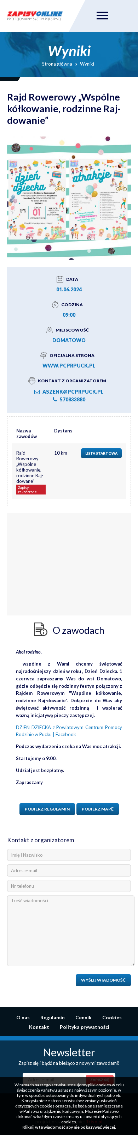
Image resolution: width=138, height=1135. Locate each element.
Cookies (112, 1017)
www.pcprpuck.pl (69, 366)
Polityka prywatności (84, 1027)
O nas (23, 1017)
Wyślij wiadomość (103, 980)
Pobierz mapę (98, 809)
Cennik (83, 1017)
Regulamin (52, 1017)
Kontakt (39, 1027)
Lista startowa (101, 453)
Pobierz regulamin (47, 809)
